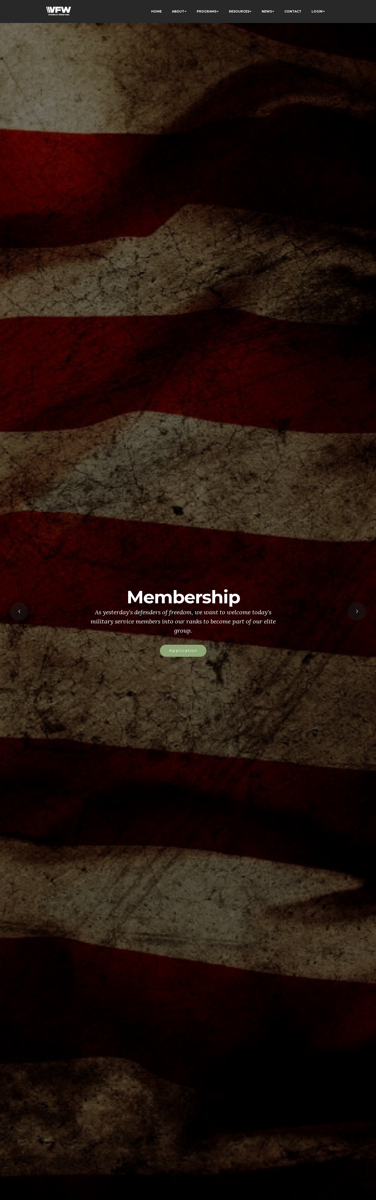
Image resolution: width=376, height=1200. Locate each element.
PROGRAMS (206, 11)
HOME (156, 11)
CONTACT (292, 11)
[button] (19, 611)
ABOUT (178, 11)
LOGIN (317, 11)
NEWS (267, 11)
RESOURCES (239, 11)
